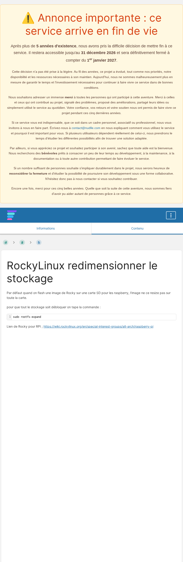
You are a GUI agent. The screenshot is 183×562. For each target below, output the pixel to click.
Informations (46, 228)
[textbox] (94, 317)
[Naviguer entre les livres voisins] (14, 242)
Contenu (137, 228)
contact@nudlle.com (86, 128)
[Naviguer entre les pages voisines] (31, 242)
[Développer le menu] (171, 215)
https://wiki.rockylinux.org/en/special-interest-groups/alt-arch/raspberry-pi (98, 326)
